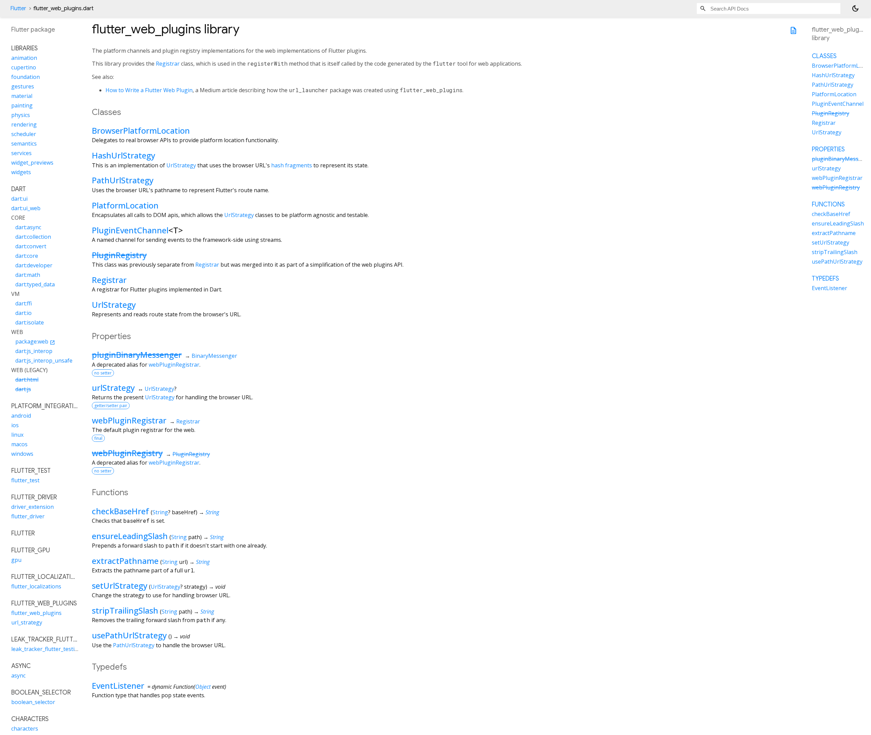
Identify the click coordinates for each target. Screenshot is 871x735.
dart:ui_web (25, 208)
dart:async (28, 227)
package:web (35, 342)
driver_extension (32, 507)
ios (15, 425)
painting (22, 106)
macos (19, 444)
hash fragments (291, 165)
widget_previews (32, 163)
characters (24, 729)
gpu (16, 560)
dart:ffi (23, 303)
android (21, 416)
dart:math (27, 275)
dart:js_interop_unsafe (43, 361)
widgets (21, 172)
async (18, 676)
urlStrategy (113, 387)
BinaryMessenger (214, 356)
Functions (828, 204)
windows (22, 454)
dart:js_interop (33, 351)
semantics (24, 144)
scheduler (23, 134)
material (21, 96)
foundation (25, 77)
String (160, 512)
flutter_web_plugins (36, 613)
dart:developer (33, 265)
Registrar (168, 63)
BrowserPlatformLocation (141, 130)
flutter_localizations (36, 586)
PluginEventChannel (130, 230)
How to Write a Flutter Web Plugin (149, 90)
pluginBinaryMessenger (137, 354)
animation (24, 58)
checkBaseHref (120, 511)
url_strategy (26, 623)
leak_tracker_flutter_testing (46, 649)
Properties (828, 149)
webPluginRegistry (127, 452)
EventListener (118, 685)
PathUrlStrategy (122, 180)
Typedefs (825, 278)
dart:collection (33, 237)
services (21, 153)
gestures (22, 86)
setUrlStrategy (119, 585)
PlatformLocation (125, 205)
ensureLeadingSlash (130, 535)
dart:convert (30, 246)
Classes (824, 56)
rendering (24, 125)
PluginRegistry (119, 255)
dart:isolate (29, 323)
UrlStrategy (181, 165)
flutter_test (25, 480)
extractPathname (125, 560)
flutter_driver (28, 516)
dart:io (23, 313)
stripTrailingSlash (125, 610)
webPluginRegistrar (174, 364)
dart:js (23, 389)
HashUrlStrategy (123, 155)
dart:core (26, 256)
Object (203, 686)
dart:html (26, 380)
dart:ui (19, 199)
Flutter (18, 8)
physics (20, 115)
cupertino (23, 67)
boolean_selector (33, 702)
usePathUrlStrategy (129, 635)
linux (17, 435)
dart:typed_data (35, 284)
